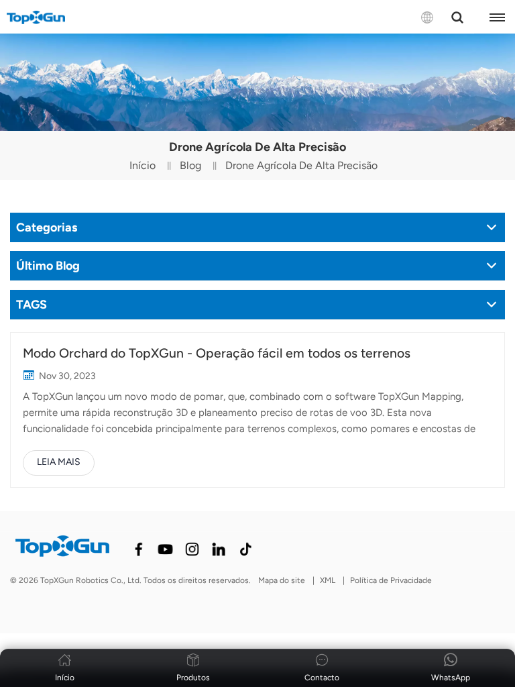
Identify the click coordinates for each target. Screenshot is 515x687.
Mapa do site (281, 580)
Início (142, 165)
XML (327, 580)
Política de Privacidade (391, 580)
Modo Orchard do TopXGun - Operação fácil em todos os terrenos (216, 353)
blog (190, 165)
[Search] (457, 17)
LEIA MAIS (58, 462)
